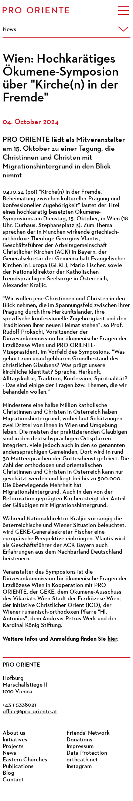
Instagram (79, 767)
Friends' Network (88, 733)
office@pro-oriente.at (30, 712)
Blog (8, 773)
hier (112, 639)
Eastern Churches (25, 760)
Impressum (79, 747)
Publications (18, 767)
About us (14, 733)
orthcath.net (82, 760)
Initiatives (15, 740)
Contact (13, 780)
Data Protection (86, 753)
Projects (13, 747)
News (9, 753)
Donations (79, 740)
